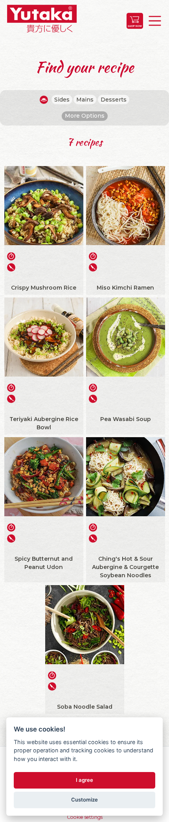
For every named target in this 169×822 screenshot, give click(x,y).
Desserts (114, 99)
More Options (85, 115)
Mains (85, 99)
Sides (62, 99)
